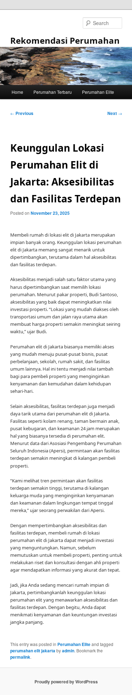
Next (114, 113)
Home (17, 92)
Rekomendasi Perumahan (65, 40)
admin (68, 650)
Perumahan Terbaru (52, 92)
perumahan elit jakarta (32, 650)
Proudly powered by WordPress (66, 681)
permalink (20, 657)
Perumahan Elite (98, 92)
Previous (21, 113)
